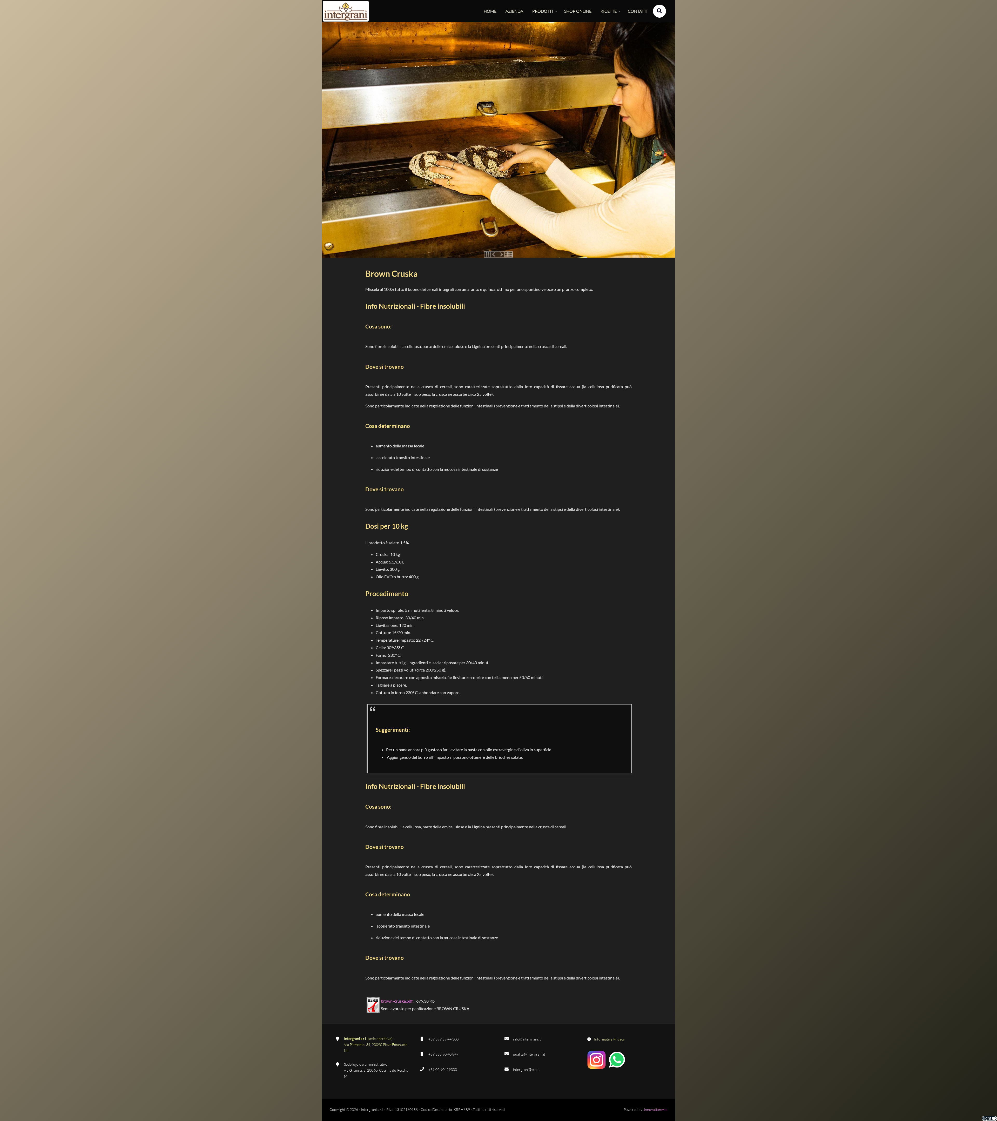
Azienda (514, 11)
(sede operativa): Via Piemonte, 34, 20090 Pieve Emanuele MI (375, 1044)
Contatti (638, 11)
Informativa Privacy (609, 1039)
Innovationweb (656, 1109)
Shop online (577, 11)
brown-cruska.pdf (397, 1000)
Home (490, 11)
